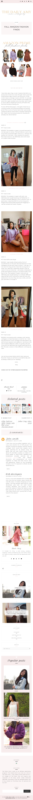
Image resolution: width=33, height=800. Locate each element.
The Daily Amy (10, 797)
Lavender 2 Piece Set (16, 254)
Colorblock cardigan (16, 329)
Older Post (26, 418)
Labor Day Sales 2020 (25, 422)
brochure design (12, 457)
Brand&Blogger (10, 798)
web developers (14, 474)
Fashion (28, 390)
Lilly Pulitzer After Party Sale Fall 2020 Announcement (8, 424)
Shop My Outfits (16, 635)
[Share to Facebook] (9, 390)
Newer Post (7, 418)
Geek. (16, 587)
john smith (12, 439)
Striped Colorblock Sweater (15, 122)
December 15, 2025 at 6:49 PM (13, 476)
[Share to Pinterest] (10, 390)
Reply (8, 468)
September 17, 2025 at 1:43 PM (14, 440)
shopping (24, 392)
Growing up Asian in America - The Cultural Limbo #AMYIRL (16, 612)
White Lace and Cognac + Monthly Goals (16, 719)
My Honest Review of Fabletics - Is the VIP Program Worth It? (16, 747)
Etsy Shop (16, 632)
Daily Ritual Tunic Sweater (16, 188)
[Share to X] (6, 390)
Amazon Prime (21, 390)
